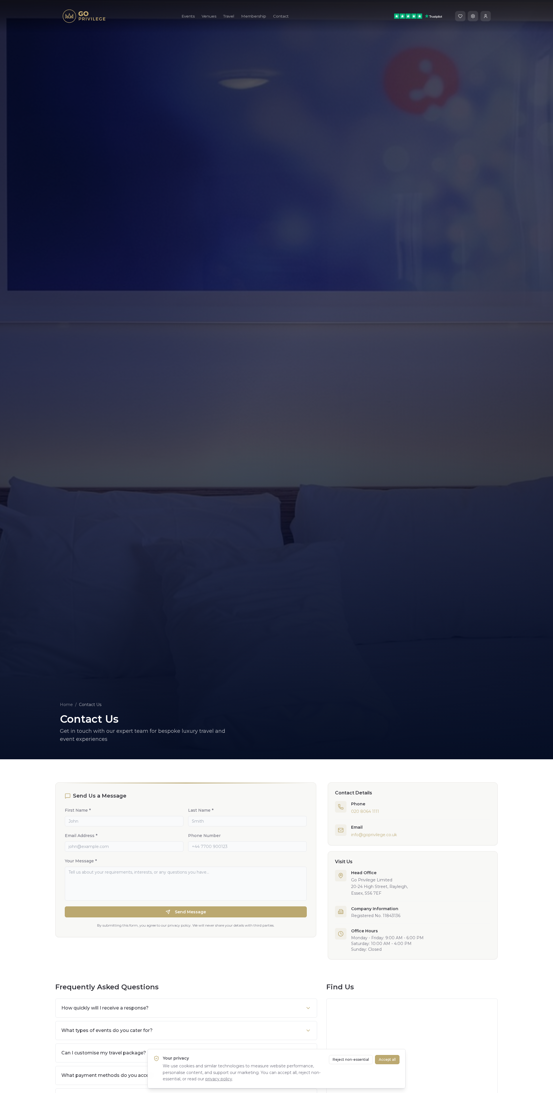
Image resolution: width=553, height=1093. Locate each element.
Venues (209, 16)
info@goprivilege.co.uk (374, 834)
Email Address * (81, 835)
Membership (253, 16)
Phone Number (204, 835)
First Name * (78, 810)
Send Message (190, 911)
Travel (228, 16)
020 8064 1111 (365, 811)
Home (66, 704)
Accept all (387, 1059)
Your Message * (81, 861)
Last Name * (200, 810)
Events (188, 16)
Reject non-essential (351, 1059)
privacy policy (218, 1078)
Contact (281, 16)
